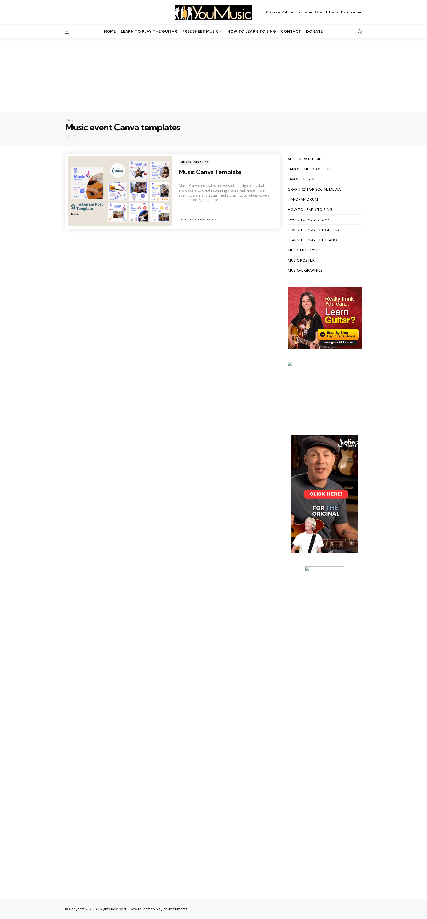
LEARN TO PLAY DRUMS (309, 219)
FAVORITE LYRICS (303, 178)
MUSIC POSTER (301, 260)
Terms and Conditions (317, 12)
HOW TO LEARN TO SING (310, 209)
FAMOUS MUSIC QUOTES (309, 168)
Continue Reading (196, 219)
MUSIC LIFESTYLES (304, 249)
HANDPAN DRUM (303, 199)
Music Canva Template (210, 171)
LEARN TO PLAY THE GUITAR (313, 229)
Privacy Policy (279, 12)
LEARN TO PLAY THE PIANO (312, 239)
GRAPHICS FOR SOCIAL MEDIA (314, 189)
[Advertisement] (213, 75)
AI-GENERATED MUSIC (307, 158)
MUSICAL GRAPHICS (194, 162)
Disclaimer (351, 12)
